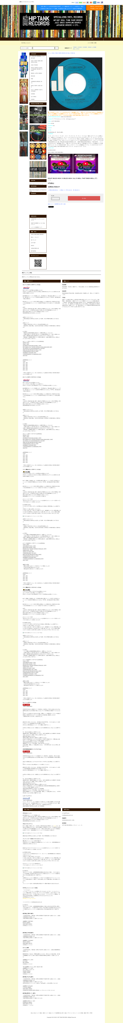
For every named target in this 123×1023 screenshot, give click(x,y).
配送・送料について (44, 1013)
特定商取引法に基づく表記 (60, 204)
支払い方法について (35, 1013)
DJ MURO (85, 47)
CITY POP (33, 242)
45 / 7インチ (33, 240)
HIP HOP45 (33, 251)
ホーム (49, 53)
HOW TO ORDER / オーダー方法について (38, 224)
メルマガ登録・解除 (91, 42)
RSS (88, 1013)
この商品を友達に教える (53, 190)
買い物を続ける (76, 190)
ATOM (91, 1013)
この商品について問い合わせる (65, 190)
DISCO (32, 245)
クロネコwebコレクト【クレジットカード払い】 (33, 865)
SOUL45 (89, 47)
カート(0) (91, 38)
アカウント (34, 38)
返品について (51, 204)
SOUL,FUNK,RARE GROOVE (37, 234)
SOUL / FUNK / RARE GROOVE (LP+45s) (61, 53)
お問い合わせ (63, 38)
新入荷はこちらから (26, 42)
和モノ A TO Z (76, 48)
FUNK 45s (73, 53)
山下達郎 (94, 47)
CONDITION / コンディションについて (37, 220)
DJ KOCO (80, 47)
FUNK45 (75, 47)
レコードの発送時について (36, 227)
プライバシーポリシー (72, 1013)
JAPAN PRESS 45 (35, 248)
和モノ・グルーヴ (34, 237)
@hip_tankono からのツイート (36, 184)
